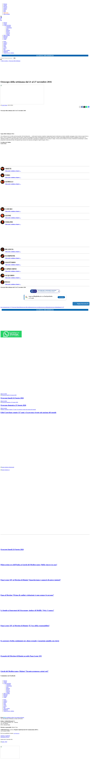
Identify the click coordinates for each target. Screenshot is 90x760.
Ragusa (7, 31)
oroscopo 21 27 (8, 307)
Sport (4, 10)
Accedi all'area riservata (45, 55)
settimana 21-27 (60, 307)
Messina (8, 30)
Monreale (5, 36)
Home (4, 41)
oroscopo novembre (36, 307)
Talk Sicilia (5, 12)
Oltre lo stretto (6, 14)
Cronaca (5, 7)
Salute (4, 46)
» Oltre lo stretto (4, 60)
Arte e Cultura (6, 50)
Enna (7, 29)
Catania (5, 5)
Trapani (8, 34)
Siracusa (5, 6)
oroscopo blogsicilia (16, 307)
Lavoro (5, 47)
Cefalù (4, 39)
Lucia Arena (4, 105)
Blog (4, 49)
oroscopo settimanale (45, 307)
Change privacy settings (8, 52)
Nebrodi (5, 37)
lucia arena (3, 307)
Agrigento (8, 26)
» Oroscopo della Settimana (14, 60)
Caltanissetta (9, 27)
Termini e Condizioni (5, 735)
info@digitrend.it (16, 733)
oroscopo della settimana (26, 307)
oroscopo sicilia (53, 307)
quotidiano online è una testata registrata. (12, 717)
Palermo (5, 4)
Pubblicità (5, 51)
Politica (5, 9)
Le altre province (7, 25)
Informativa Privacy (5, 737)
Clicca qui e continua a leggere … (13, 171)
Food (4, 11)
